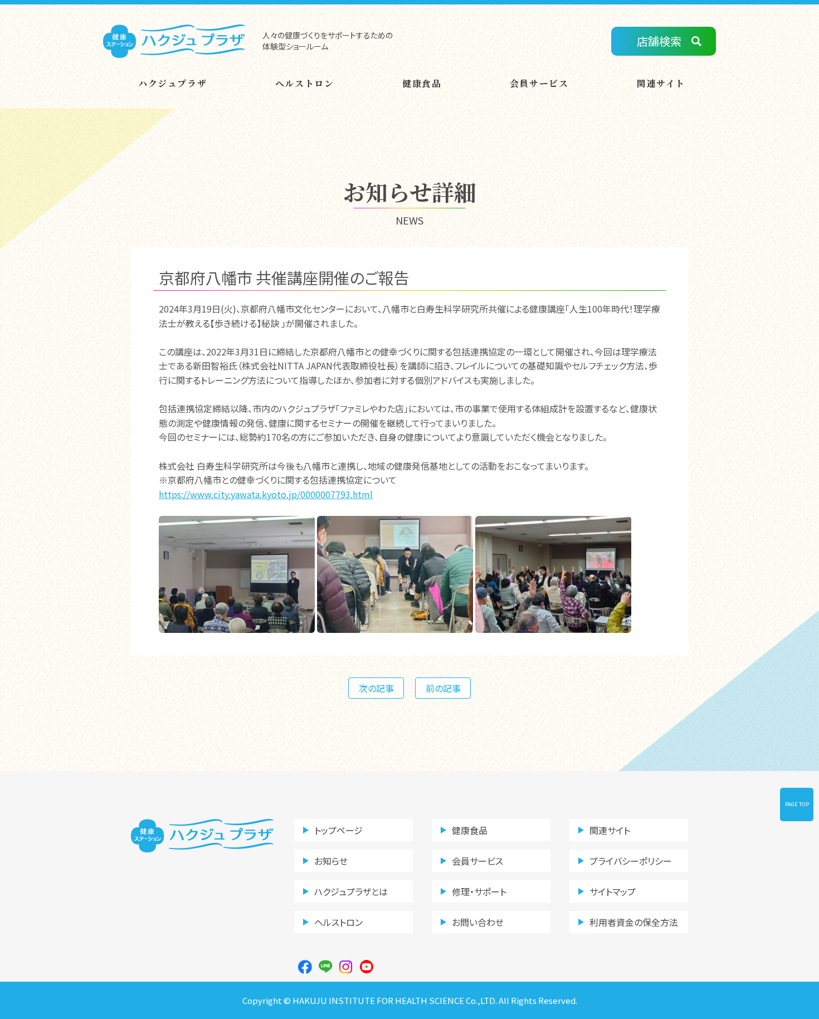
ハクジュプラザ (172, 83)
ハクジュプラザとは (351, 891)
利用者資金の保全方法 (633, 922)
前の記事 (443, 688)
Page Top (797, 804)
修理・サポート (479, 891)
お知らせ (331, 860)
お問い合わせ (478, 922)
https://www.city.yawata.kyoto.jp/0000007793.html (266, 494)
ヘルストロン (304, 83)
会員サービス (539, 83)
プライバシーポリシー (630, 860)
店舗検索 (659, 41)
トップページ (338, 830)
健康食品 (421, 83)
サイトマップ (612, 891)
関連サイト (661, 83)
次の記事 (376, 688)
